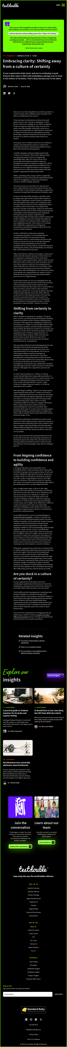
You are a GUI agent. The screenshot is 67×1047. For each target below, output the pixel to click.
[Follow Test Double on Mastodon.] (36, 1019)
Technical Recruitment (33, 912)
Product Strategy (33, 895)
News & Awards (33, 947)
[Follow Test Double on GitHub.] (31, 1019)
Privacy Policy (33, 1035)
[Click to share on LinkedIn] (4, 93)
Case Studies (33, 962)
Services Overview (33, 888)
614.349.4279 (33, 1025)
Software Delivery (33, 892)
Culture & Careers (33, 930)
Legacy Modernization (33, 899)
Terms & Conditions (33, 1039)
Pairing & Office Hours (33, 979)
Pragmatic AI (33, 902)
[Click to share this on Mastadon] (9, 93)
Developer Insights (33, 972)
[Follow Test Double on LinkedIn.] (26, 1019)
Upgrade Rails (33, 909)
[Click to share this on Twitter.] (14, 93)
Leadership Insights (33, 969)
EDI (33, 937)
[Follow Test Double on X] (40, 1019)
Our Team (33, 941)
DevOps (33, 905)
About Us (33, 927)
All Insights (33, 965)
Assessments (33, 916)
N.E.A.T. (33, 951)
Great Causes (33, 934)
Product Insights (33, 976)
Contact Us (33, 944)
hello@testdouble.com (33, 1030)
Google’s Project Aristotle (22, 517)
